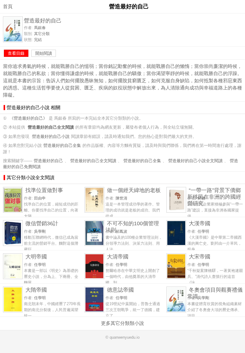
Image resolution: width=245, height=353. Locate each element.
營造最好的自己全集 (62, 145)
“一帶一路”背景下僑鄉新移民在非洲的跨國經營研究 (214, 196)
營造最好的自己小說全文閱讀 (195, 161)
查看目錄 (16, 53)
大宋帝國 (199, 256)
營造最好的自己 (48, 161)
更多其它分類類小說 (122, 323)
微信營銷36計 (41, 223)
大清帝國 (117, 256)
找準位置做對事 (44, 190)
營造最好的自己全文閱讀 (93, 161)
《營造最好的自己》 (28, 118)
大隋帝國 (36, 290)
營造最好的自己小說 (51, 136)
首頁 (8, 6)
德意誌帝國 (120, 290)
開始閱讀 (43, 53)
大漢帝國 (199, 223)
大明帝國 (36, 256)
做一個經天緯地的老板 (134, 190)
